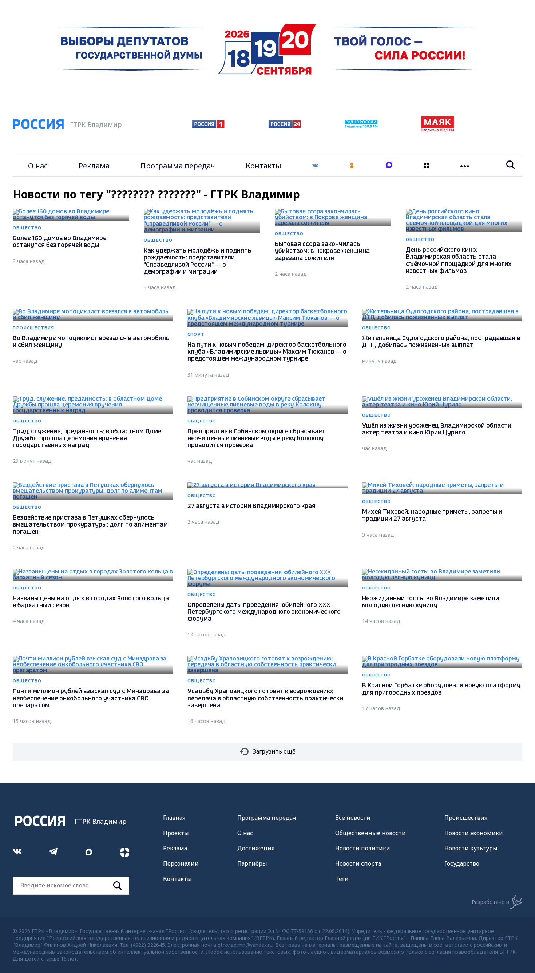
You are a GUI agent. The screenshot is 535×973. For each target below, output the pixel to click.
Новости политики (362, 848)
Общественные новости (370, 833)
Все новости (352, 818)
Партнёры (252, 863)
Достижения (255, 848)
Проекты (176, 833)
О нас (38, 166)
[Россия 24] (284, 125)
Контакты (263, 166)
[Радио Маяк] (437, 129)
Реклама (94, 166)
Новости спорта (358, 863)
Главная (174, 818)
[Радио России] (361, 126)
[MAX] (389, 166)
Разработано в (490, 901)
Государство (461, 863)
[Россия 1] (208, 125)
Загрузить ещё (274, 751)
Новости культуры (471, 848)
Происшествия (465, 818)
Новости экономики (473, 833)
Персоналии (181, 863)
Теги (342, 879)
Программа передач (177, 166)
